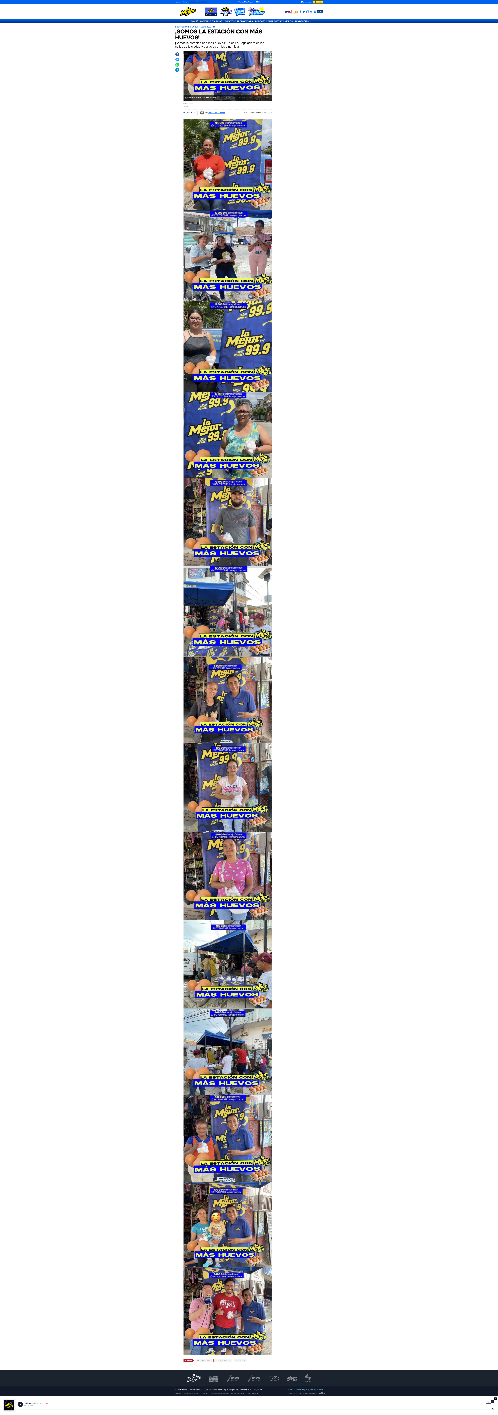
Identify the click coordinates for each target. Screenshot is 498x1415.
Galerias (190, 113)
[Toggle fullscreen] (190, 103)
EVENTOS (229, 21)
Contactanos (306, 2)
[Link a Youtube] (311, 12)
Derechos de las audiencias (219, 1393)
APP (320, 12)
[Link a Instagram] (307, 12)
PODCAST (260, 21)
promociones (203, 1360)
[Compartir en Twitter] (177, 59)
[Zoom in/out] (192, 103)
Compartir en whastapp (177, 65)
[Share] (187, 103)
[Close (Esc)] (185, 103)
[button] (198, 2)
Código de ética (252, 1393)
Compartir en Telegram (177, 70)
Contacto (320, 1389)
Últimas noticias (181, 2)
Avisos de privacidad (191, 1393)
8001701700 (291, 1389)
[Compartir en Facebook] (177, 54)
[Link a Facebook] (300, 12)
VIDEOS (289, 21)
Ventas (179, 1393)
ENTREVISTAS (275, 21)
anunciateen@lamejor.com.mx (306, 1389)
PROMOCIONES (245, 21)
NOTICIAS (204, 21)
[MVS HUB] (291, 12)
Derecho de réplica (237, 1393)
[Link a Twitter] (304, 12)
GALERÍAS (217, 21)
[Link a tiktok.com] (315, 12)
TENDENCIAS (302, 21)
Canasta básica (222, 1360)
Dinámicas (240, 1360)
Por (215, 113)
